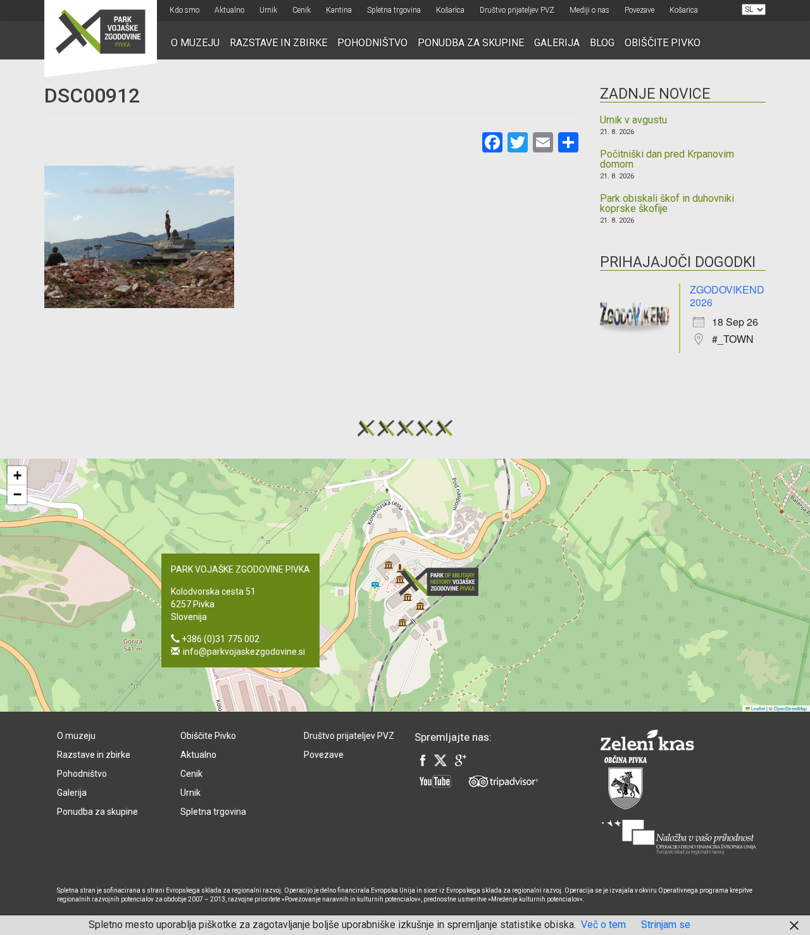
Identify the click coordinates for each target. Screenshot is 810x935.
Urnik (268, 10)
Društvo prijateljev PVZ (517, 10)
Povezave (639, 10)
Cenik (301, 10)
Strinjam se (665, 925)
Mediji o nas (589, 10)
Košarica (450, 10)
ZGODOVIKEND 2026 (727, 295)
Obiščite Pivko (663, 43)
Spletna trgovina (394, 10)
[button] (442, 581)
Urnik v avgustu (633, 120)
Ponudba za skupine (471, 43)
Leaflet (757, 708)
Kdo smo (184, 10)
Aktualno (229, 10)
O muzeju (195, 43)
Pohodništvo (372, 43)
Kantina (339, 10)
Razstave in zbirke (278, 43)
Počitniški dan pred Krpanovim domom (667, 159)
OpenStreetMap (790, 708)
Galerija (557, 43)
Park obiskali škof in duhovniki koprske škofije (667, 204)
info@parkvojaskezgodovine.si (244, 652)
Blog (602, 43)
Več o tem (603, 925)
